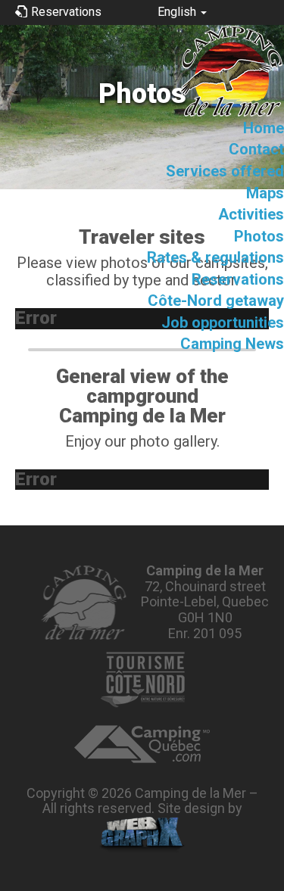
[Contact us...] (82, 602)
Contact (256, 149)
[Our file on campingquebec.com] (142, 744)
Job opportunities (222, 322)
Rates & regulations (215, 257)
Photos (259, 236)
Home (263, 128)
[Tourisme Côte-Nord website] (142, 680)
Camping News (232, 344)
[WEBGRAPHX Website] (142, 835)
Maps (265, 193)
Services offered (225, 171)
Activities (251, 214)
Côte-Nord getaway (216, 300)
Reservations (238, 279)
